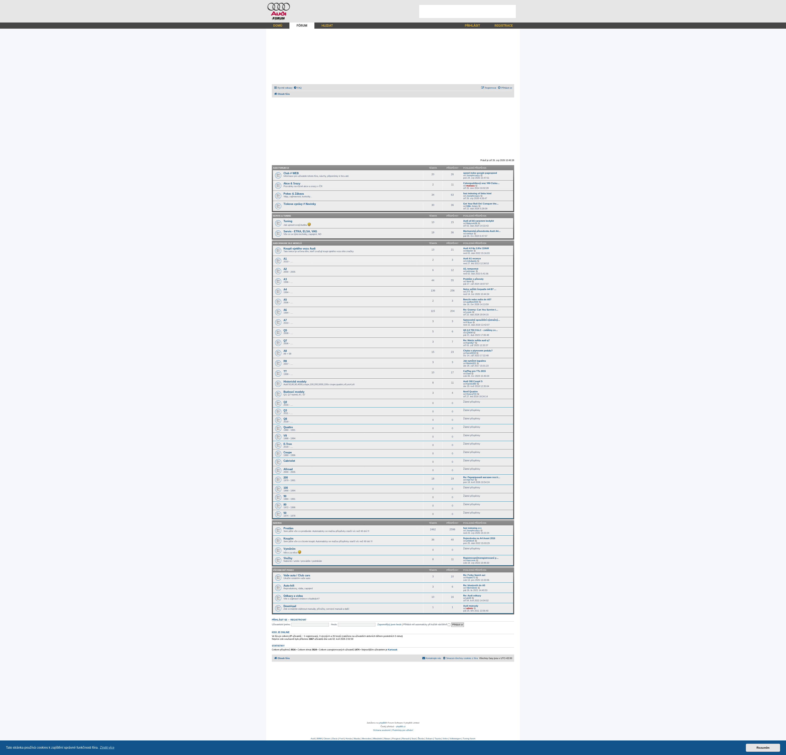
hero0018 (471, 353)
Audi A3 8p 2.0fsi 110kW (476, 248)
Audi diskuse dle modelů (287, 243)
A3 (285, 279)
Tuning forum (469, 738)
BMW (319, 738)
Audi (313, 738)
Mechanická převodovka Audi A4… (482, 231)
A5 (285, 299)
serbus (469, 233)
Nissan (387, 738)
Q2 (285, 402)
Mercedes (366, 738)
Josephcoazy (473, 175)
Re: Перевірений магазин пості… (481, 477)
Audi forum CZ (281, 168)
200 (285, 477)
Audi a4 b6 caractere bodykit (478, 221)
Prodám (288, 528)
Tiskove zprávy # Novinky (299, 203)
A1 (285, 258)
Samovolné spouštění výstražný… (481, 320)
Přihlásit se (279, 619)
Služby (287, 558)
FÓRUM (302, 25)
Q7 (285, 340)
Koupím (288, 538)
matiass (470, 185)
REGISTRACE (504, 25)
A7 (285, 320)
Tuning (287, 221)
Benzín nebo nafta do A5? (477, 299)
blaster (469, 250)
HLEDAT (327, 25)
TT (285, 371)
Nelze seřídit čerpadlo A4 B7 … (479, 289)
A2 (285, 269)
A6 (285, 309)
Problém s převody (473, 279)
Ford (341, 738)
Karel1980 (471, 384)
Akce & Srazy (291, 183)
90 (284, 496)
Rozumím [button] (763, 747)
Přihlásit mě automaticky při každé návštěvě (425, 624)
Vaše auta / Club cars (296, 575)
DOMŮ (277, 25)
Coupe (287, 452)
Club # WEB (291, 173)
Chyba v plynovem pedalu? (478, 350)
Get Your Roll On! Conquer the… (481, 203)
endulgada (471, 261)
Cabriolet (289, 460)
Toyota (438, 738)
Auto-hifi (288, 585)
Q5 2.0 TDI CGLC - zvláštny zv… (480, 330)
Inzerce (277, 523)
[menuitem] (298, 87)
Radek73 (470, 577)
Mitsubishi (377, 738)
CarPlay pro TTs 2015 (474, 371)
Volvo (445, 738)
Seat (413, 738)
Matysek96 (471, 223)
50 (284, 513)
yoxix (469, 312)
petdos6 (470, 540)
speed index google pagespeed (480, 173)
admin (469, 608)
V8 (285, 435)
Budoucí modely (293, 391)
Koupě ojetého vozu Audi (299, 248)
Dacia (335, 738)
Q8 (285, 418)
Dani (468, 373)
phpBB (382, 723)
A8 (285, 350)
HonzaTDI (471, 394)
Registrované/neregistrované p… (481, 558)
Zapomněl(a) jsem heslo (389, 624)
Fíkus (469, 322)
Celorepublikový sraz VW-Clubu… (481, 183)
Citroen (327, 738)
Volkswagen (455, 738)
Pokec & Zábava (293, 193)
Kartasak (392, 649)
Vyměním (289, 548)
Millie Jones (472, 206)
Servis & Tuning (282, 216)
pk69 (468, 598)
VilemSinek (471, 588)
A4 (285, 289)
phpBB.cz (400, 726)
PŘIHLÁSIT (472, 25)
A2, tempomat (470, 268)
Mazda (357, 738)
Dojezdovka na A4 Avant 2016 (479, 538)
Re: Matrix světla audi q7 (476, 340)
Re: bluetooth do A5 (474, 585)
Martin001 (471, 363)
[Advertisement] (467, 11)
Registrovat (298, 619)
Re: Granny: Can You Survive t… (480, 309)
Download (289, 606)
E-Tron (287, 444)
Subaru (429, 738)
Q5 (285, 330)
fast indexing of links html (477, 193)
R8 (285, 361)
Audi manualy (470, 606)
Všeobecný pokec (283, 570)
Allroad (288, 469)
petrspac (470, 271)
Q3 (285, 410)
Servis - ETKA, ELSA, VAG (300, 231)
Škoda (421, 738)
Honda (349, 738)
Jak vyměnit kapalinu (474, 361)
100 (285, 487)
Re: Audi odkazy (472, 595)
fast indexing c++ (472, 528)
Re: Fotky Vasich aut (474, 575)
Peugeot (396, 738)
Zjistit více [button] (107, 747)
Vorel (468, 281)
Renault (406, 738)
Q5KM (469, 332)
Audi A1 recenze (472, 258)
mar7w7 (470, 480)
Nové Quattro (470, 391)
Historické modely (294, 381)
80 (284, 504)
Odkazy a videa (293, 595)
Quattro (288, 427)
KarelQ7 (470, 343)
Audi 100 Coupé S (472, 381)
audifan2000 (472, 302)
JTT (468, 291)
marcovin (470, 560)
